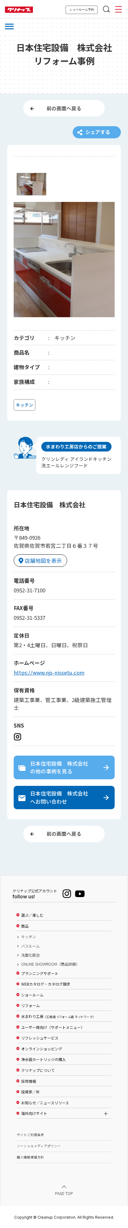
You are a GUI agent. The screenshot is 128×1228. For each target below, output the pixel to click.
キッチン (28, 936)
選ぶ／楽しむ (32, 915)
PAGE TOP (64, 1193)
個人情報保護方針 (30, 1157)
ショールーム (32, 994)
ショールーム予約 (81, 9)
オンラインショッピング (41, 1048)
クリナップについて (38, 1070)
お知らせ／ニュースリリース (45, 1102)
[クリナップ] (19, 10)
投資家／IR (30, 1091)
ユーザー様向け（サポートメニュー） (53, 1027)
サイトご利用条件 (30, 1134)
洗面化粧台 (30, 955)
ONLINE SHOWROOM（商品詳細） (50, 964)
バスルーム (30, 946)
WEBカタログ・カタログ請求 (45, 984)
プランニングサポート (39, 973)
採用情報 (28, 1081)
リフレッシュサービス (39, 1037)
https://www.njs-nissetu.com (49, 672)
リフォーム (30, 1005)
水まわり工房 (57, 1016)
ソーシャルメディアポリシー (39, 1146)
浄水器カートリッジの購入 (43, 1059)
